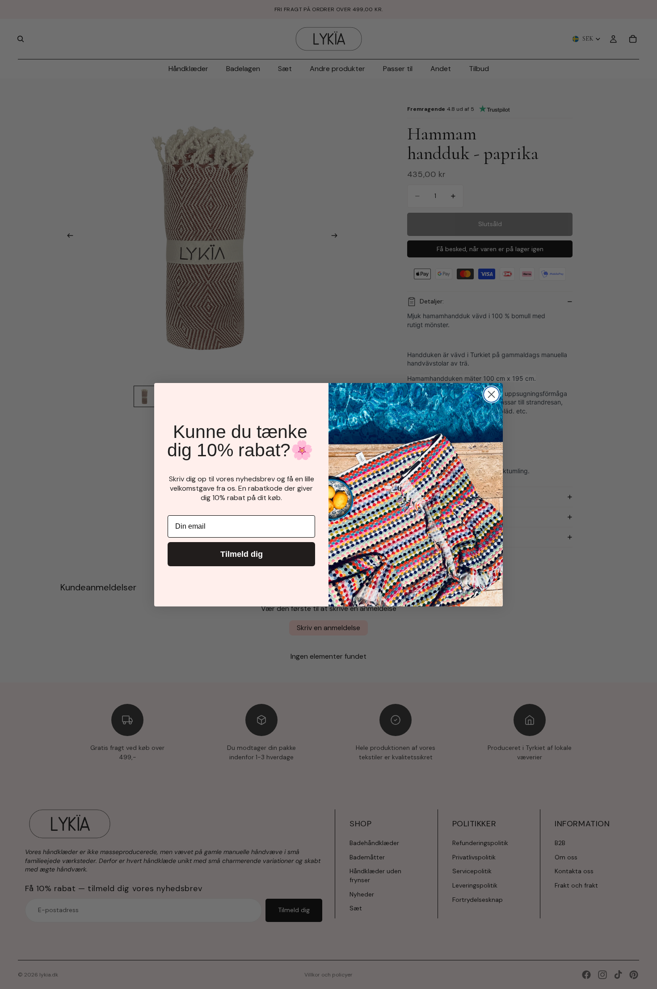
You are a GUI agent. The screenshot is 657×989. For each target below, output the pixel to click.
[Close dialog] (491, 394)
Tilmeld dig (241, 554)
